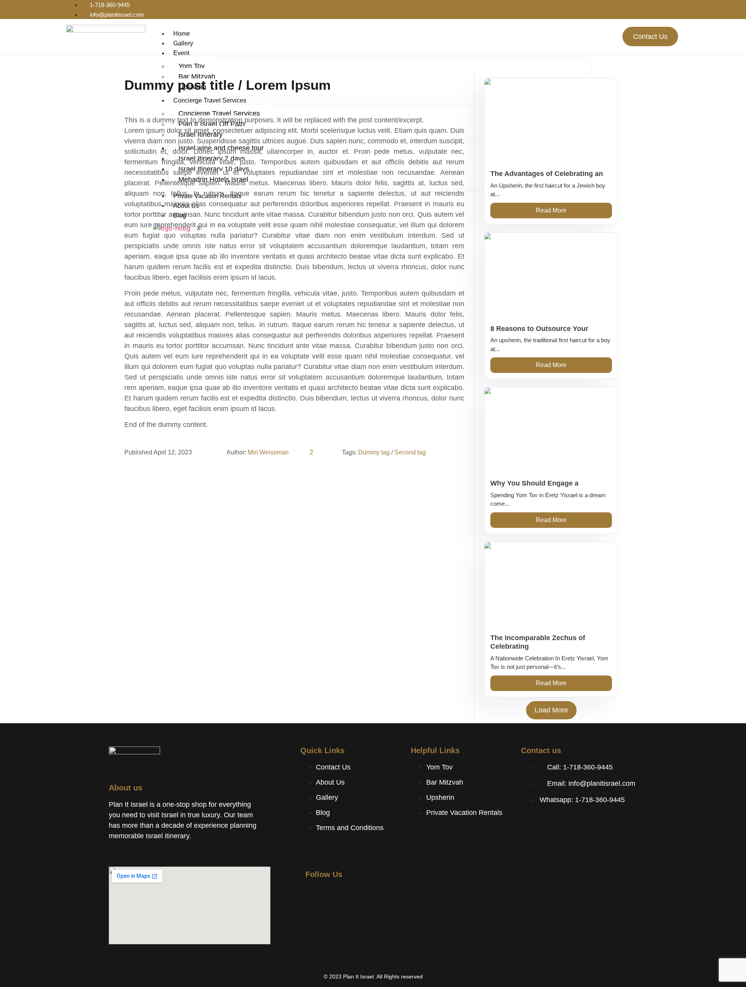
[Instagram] (637, 7)
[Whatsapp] (655, 7)
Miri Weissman (268, 452)
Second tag (410, 452)
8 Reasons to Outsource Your (539, 328)
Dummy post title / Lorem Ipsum (227, 84)
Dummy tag (374, 452)
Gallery (183, 43)
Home (181, 33)
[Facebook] (619, 7)
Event (181, 53)
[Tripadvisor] (673, 7)
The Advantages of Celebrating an (546, 174)
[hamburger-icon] (585, 32)
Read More (551, 210)
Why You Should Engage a (534, 483)
